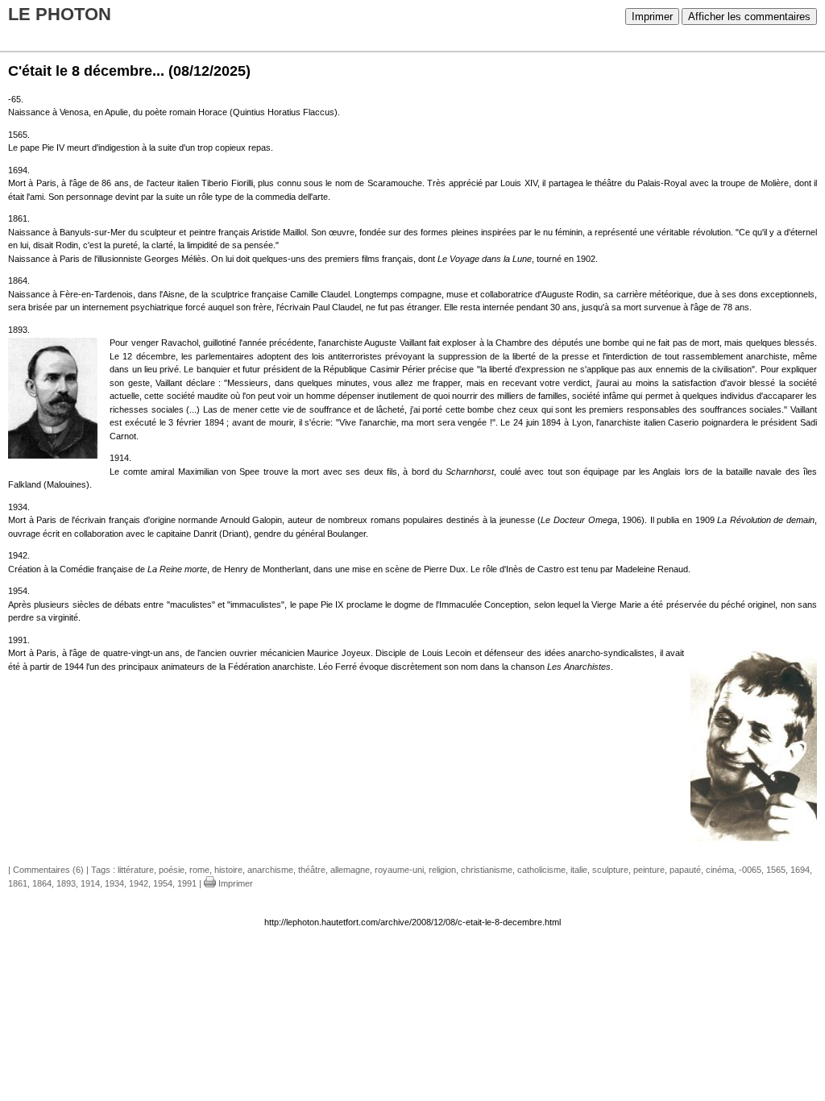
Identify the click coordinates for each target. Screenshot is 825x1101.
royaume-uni (399, 870)
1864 (42, 883)
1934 (114, 883)
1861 (17, 883)
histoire (228, 870)
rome (199, 870)
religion (442, 870)
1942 (138, 883)
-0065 (750, 870)
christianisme (486, 870)
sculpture (610, 870)
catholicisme (541, 870)
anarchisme (270, 870)
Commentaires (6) (48, 870)
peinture (649, 870)
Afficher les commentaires (749, 16)
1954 (162, 883)
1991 (187, 883)
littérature (136, 870)
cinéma (720, 870)
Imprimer (652, 16)
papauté (685, 870)
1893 (66, 883)
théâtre (311, 870)
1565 (776, 870)
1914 (90, 883)
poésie (171, 870)
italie (578, 870)
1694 (800, 870)
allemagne (350, 870)
